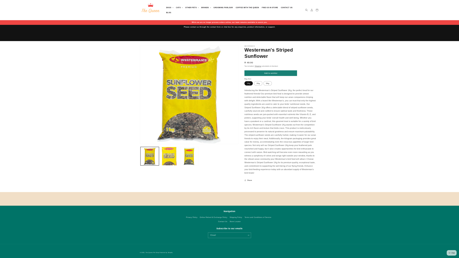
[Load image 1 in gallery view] (149, 156)
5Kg (267, 83)
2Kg (258, 83)
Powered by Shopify (166, 252)
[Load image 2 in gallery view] (169, 156)
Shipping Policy (236, 217)
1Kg (248, 83)
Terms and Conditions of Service (258, 217)
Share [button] (249, 180)
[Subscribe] (248, 235)
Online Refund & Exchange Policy (213, 217)
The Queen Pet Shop (152, 252)
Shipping (258, 66)
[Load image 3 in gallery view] (189, 156)
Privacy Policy (191, 217)
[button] (170, 7)
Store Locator (235, 221)
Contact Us (222, 221)
